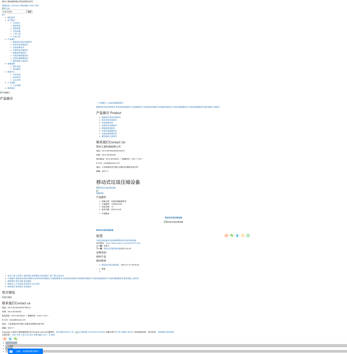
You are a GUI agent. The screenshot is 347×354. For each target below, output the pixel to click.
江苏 (27, 334)
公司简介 (16, 22)
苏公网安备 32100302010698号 (91, 332)
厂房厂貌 (16, 33)
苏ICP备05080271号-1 (65, 332)
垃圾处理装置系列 (20, 58)
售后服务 (16, 69)
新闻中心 (11, 71)
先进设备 (16, 31)
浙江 (31, 334)
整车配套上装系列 (20, 60)
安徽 (36, 334)
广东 (49, 334)
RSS (31, 5)
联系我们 (11, 88)
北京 (14, 334)
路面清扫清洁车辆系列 (22, 41)
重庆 (53, 334)
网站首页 (11, 17)
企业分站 (15, 5)
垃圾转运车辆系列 (20, 50)
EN (3, 14)
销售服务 (11, 63)
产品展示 (11, 39)
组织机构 (16, 25)
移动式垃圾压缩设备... (111, 264)
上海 (23, 334)
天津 (18, 334)
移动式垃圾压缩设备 (127, 240)
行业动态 (16, 74)
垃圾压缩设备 (102, 240)
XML (37, 5)
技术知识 (16, 77)
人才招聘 (11, 82)
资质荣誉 (16, 28)
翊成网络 (162, 332)
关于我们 (11, 20)
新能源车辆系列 (19, 52)
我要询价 (100, 193)
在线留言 (27, 286)
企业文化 (16, 36)
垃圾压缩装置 (113, 240)
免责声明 (170, 332)
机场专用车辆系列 (20, 44)
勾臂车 (124, 332)
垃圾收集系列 (18, 47)
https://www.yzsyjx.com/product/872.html (123, 243)
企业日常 (16, 79)
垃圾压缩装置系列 (20, 55)
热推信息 (6, 5)
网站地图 (24, 5)
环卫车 (118, 332)
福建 (40, 334)
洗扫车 (130, 332)
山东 (44, 334)
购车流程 (16, 66)
